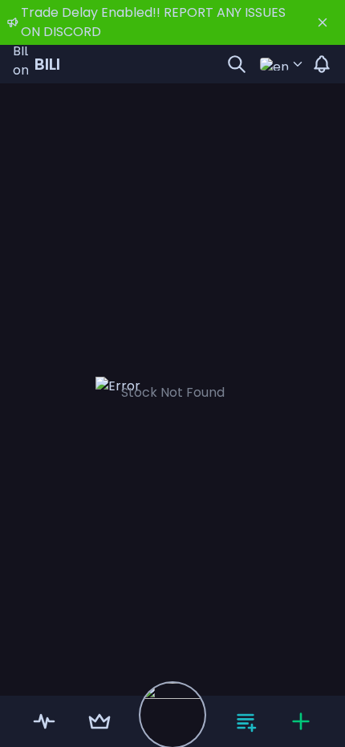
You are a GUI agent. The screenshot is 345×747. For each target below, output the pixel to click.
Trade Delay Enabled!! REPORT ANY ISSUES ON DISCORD (153, 22)
